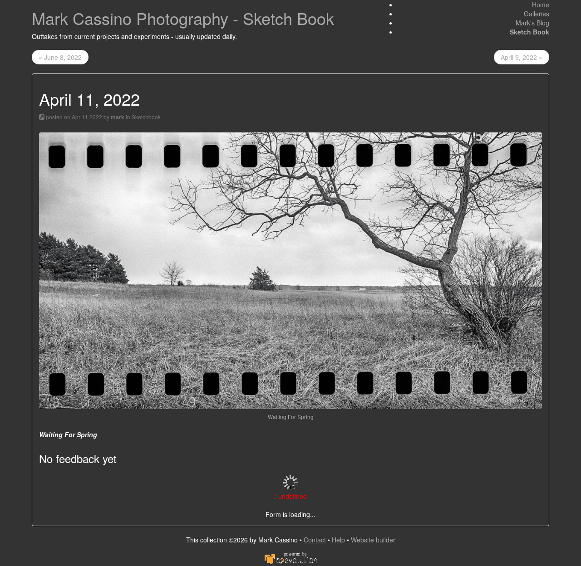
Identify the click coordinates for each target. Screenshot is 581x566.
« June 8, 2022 (60, 57)
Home (540, 4)
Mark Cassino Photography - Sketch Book (183, 17)
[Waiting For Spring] (290, 269)
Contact (315, 539)
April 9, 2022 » (521, 57)
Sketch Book (529, 31)
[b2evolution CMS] (290, 557)
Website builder (373, 539)
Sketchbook (146, 117)
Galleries (536, 13)
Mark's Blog (532, 22)
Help (338, 539)
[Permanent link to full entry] (41, 117)
